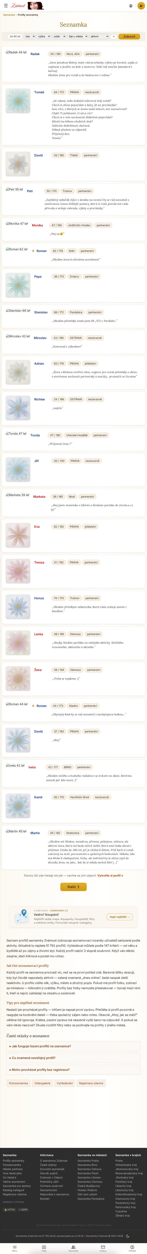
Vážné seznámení (14, 1181)
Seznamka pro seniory (17, 1185)
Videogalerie (42, 1083)
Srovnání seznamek (52, 1169)
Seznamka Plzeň (88, 1173)
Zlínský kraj (122, 1215)
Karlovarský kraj (125, 1207)
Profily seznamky (13, 1160)
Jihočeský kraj (124, 1177)
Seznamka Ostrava (89, 1169)
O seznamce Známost (53, 1160)
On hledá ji (9, 1177)
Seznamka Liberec (89, 1177)
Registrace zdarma (91, 1083)
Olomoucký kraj (125, 1198)
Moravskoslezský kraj (129, 1173)
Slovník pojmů (48, 1173)
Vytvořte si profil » (110, 875)
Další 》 (73, 887)
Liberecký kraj (124, 1190)
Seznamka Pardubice (91, 1198)
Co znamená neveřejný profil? (34, 1058)
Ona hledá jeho (12, 1173)
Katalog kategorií (13, 1190)
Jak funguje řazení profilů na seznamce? (41, 1046)
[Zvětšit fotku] (16, 52)
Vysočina (121, 1211)
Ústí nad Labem (87, 1194)
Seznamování (48, 1190)
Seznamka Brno (87, 1164)
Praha (119, 1160)
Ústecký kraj (123, 1185)
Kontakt (45, 1198)
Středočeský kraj (126, 1164)
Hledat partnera (13, 1169)
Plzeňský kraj (123, 1181)
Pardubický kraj (125, 1202)
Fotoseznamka (18, 1083)
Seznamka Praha (88, 1160)
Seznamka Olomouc (90, 1181)
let (15, 36)
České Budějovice (89, 1185)
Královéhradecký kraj (128, 1194)
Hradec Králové (87, 1190)
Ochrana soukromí (51, 1185)
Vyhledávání (65, 1083)
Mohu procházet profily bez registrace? (41, 1070)
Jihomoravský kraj (126, 1169)
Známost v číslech (51, 1177)
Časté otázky (48, 1164)
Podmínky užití (49, 1181)
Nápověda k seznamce (54, 1194)
